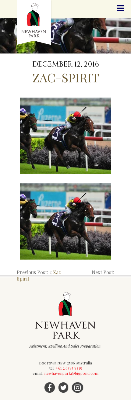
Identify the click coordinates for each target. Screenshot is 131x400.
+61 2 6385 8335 (68, 368)
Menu (120, 8)
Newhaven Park (34, 23)
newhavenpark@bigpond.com (71, 373)
